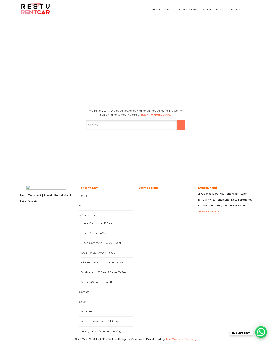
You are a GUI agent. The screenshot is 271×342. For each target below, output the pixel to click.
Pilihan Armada (88, 215)
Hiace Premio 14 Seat (94, 233)
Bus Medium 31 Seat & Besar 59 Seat (104, 272)
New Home (86, 311)
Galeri (206, 9)
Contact (234, 9)
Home (156, 9)
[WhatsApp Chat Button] (261, 332)
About (169, 9)
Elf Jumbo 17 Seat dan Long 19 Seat (103, 262)
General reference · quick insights (100, 321)
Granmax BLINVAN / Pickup (98, 252)
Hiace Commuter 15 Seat (97, 223)
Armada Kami (188, 9)
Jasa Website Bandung (181, 339)
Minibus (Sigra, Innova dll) (97, 282)
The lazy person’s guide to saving (100, 331)
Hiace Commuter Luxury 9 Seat (101, 242)
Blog (219, 9)
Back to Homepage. (156, 114)
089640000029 (208, 211)
